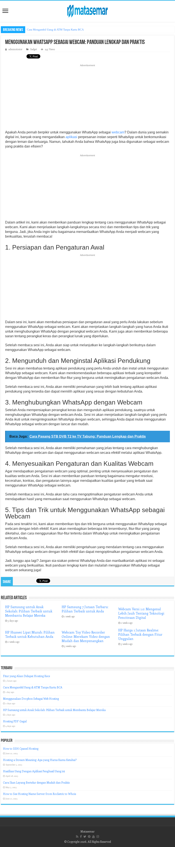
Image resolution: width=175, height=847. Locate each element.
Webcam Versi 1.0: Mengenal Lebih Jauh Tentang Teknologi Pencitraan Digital (141, 613)
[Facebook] (81, 836)
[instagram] (97, 836)
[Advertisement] (87, 98)
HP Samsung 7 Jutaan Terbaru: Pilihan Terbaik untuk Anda (85, 609)
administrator (15, 49)
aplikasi (71, 137)
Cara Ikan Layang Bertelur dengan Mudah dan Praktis (36, 782)
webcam (118, 132)
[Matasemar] (87, 10)
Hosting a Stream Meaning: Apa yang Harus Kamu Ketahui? (40, 760)
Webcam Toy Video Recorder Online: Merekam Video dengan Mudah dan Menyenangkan (86, 636)
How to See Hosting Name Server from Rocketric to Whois (39, 794)
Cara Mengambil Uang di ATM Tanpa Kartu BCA (55, 29)
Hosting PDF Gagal (15, 721)
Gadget (33, 49)
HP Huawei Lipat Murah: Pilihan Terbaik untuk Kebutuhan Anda (30, 634)
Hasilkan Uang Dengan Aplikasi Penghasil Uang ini (34, 771)
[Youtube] (93, 836)
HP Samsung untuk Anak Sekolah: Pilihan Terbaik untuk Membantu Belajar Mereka (28, 611)
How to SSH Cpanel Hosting (20, 748)
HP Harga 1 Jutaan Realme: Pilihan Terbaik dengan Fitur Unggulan (140, 634)
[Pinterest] (89, 836)
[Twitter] (85, 836)
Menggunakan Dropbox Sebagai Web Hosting (31, 698)
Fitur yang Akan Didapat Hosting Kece (26, 676)
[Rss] (77, 836)
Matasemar (87, 831)
